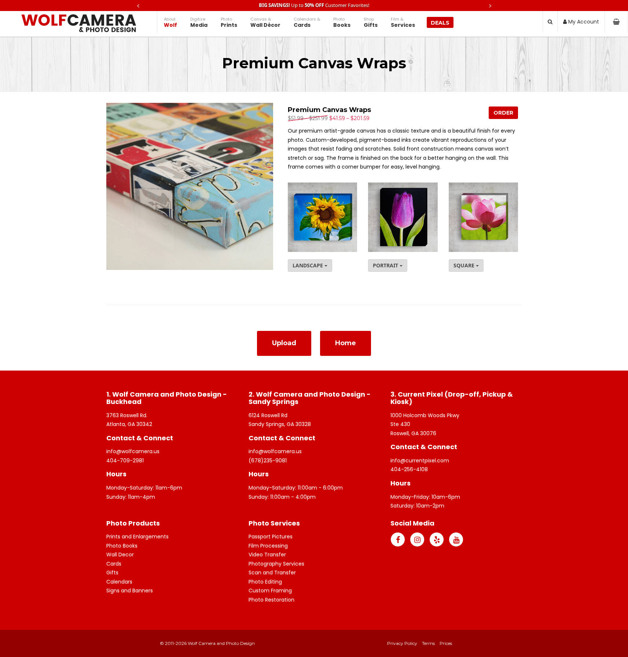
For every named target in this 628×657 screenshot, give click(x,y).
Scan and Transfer (272, 572)
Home (345, 343)
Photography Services (276, 563)
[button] (136, 5)
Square (464, 265)
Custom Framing (270, 590)
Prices (446, 643)
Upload (284, 343)
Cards (113, 563)
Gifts (112, 572)
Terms (428, 643)
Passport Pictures (271, 536)
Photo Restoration (271, 599)
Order (503, 112)
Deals (440, 22)
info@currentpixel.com (419, 460)
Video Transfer (267, 554)
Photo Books (121, 545)
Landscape (308, 265)
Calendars (119, 581)
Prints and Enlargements (137, 536)
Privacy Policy (402, 643)
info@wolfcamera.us (132, 451)
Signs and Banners (129, 590)
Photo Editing (265, 581)
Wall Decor (120, 554)
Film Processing (268, 545)
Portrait (386, 265)
